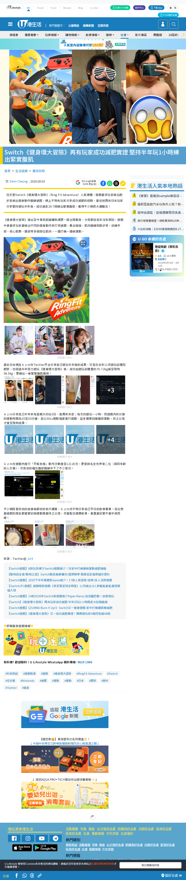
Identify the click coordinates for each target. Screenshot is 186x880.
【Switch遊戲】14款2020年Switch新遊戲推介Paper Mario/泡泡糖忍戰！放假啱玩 (60, 596)
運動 (56, 680)
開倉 (92, 828)
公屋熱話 (73, 25)
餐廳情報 (98, 833)
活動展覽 (72, 828)
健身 (26, 688)
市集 (83, 828)
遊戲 (45, 673)
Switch (113, 673)
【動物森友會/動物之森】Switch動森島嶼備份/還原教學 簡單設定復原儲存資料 (58, 574)
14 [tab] (92, 48)
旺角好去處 (73, 833)
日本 (81, 680)
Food (53, 7)
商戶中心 (139, 7)
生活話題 (21, 170)
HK (28, 7)
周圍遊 (157, 35)
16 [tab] (99, 48)
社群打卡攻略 (121, 7)
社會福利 (127, 833)
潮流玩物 (38, 170)
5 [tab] (99, 40)
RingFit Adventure (90, 673)
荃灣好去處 (163, 828)
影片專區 (141, 35)
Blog (80, 7)
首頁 (7, 170)
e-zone (94, 7)
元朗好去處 (146, 828)
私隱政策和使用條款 (102, 863)
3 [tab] (92, 40)
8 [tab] (88, 44)
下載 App (158, 7)
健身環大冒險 (63, 673)
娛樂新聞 (88, 25)
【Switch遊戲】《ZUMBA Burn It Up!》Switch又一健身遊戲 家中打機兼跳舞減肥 (59, 607)
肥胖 (93, 680)
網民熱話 (71, 845)
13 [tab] (88, 48)
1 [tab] (85, 40)
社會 (86, 833)
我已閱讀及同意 (150, 865)
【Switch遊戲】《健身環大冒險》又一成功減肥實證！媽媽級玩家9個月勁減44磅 (58, 613)
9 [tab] (92, 44)
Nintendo (28, 680)
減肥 (44, 680)
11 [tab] (99, 44)
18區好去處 (176, 35)
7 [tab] (85, 44)
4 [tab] (96, 40)
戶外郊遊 (112, 833)
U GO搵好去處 (170, 14)
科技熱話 (12, 673)
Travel (40, 7)
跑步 (105, 680)
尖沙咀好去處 (106, 828)
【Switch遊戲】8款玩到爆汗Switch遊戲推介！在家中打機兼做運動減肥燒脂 (56, 568)
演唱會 (13, 35)
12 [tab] (103, 44)
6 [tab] (103, 40)
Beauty (67, 7)
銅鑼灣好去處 (127, 828)
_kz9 (29, 558)
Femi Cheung (19, 181)
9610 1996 (85, 662)
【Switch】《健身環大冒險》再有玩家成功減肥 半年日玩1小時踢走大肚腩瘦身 (57, 602)
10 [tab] (96, 44)
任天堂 (11, 680)
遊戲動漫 (30, 673)
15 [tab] (96, 48)
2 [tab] (88, 40)
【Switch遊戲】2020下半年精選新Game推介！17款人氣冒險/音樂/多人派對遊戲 (59, 580)
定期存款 (103, 25)
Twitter (12, 688)
